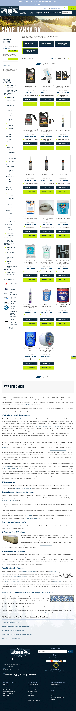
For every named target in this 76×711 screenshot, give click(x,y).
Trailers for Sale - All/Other (33, 701)
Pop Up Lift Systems (8, 693)
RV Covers (29, 404)
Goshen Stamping (13, 288)
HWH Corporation (13, 293)
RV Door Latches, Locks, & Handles (10, 209)
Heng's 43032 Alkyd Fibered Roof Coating (63, 305)
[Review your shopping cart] (65, 8)
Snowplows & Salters (39, 13)
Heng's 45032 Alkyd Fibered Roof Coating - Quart (46, 305)
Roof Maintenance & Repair (10, 141)
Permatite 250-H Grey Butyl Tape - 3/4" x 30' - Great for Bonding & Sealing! (46, 218)
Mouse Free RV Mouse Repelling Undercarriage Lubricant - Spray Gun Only (30, 131)
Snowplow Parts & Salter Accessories (10, 268)
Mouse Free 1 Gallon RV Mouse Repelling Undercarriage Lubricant (30, 87)
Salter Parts (54, 688)
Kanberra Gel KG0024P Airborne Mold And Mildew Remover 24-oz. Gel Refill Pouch (46, 262)
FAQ (52, 692)
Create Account (55, 8)
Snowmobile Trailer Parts (9, 691)
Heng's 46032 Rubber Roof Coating (30, 349)
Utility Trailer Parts (11, 253)
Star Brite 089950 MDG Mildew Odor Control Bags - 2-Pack (30, 217)
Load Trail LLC (13, 298)
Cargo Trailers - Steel (32, 690)
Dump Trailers (30, 695)
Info (49, 12)
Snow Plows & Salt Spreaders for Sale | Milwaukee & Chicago (10, 92)
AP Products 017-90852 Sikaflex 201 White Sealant (30, 173)
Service (54, 12)
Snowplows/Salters (55, 684)
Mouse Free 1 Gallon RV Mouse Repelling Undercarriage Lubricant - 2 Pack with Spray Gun (63, 87)
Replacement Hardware (10, 148)
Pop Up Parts (6, 686)
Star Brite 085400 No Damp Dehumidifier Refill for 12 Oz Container (30, 262)
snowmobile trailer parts (29, 571)
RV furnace (8, 466)
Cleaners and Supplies (10, 135)
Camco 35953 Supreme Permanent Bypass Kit (47, 426)
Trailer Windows (11, 120)
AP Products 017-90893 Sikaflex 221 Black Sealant (63, 173)
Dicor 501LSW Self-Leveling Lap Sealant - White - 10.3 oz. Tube (63, 130)
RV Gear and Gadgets (11, 204)
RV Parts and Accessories (10, 104)
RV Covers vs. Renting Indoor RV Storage (13, 630)
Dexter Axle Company (14, 284)
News (52, 696)
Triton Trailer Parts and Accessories (14, 322)
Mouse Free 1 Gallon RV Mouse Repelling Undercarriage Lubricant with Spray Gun (46, 131)
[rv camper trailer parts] (20, 652)
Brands (45, 12)
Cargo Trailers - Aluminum (33, 688)
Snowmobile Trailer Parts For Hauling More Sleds (15, 626)
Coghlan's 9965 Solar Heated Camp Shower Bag (10, 47)
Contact (59, 12)
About (52, 694)
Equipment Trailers (31, 699)
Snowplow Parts (55, 686)
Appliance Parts (12, 129)
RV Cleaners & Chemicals (12, 217)
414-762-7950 (9, 666)
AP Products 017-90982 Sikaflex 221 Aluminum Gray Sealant (46, 173)
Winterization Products (10, 188)
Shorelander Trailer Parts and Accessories (13, 314)
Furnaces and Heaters (10, 181)
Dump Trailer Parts (10, 262)
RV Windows (6, 695)
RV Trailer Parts (6, 684)
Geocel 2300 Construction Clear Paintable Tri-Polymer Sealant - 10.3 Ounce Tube (30, 306)
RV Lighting (11, 214)
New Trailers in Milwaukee (11, 86)
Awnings (5, 699)
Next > (53, 63)
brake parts (16, 581)
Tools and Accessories (12, 157)
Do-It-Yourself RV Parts (11, 114)
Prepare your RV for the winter (10, 622)
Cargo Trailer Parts (11, 248)
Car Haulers (30, 697)
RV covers (29, 515)
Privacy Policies (56, 669)
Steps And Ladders (12, 124)
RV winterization (23, 419)
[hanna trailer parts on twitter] (55, 655)
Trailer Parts (11, 98)
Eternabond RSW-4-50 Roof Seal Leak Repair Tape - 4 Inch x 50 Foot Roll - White (46, 350)
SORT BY (53, 58)
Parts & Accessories (23, 13)
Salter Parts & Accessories (11, 273)
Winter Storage (11, 171)
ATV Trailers (30, 693)
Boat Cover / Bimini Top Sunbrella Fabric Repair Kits (9, 242)
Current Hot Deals (12, 101)
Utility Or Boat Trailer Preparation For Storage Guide (17, 634)
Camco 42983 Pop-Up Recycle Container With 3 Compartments (9, 55)
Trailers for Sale (31, 13)
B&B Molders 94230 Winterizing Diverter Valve (46, 86)
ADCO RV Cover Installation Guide (11, 638)
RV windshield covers (46, 545)
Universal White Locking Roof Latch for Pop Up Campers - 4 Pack (10, 70)
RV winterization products (32, 518)
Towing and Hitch (12, 153)
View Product (30, 99)
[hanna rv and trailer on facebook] (53, 655)
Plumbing (11, 161)
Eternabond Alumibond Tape (58, 450)
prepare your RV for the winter (23, 488)
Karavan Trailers (13, 307)
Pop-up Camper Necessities (12, 110)
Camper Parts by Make (11, 257)
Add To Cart (12, 50)
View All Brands (11, 328)
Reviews (53, 699)
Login (46, 8)
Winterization (10, 166)
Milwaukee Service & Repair (57, 697)
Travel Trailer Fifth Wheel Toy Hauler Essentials (10, 223)
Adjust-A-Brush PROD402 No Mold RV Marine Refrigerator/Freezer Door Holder (63, 263)
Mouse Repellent (10, 228)
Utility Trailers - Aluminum (33, 684)
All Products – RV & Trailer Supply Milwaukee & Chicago (38, 36)
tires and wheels (58, 581)
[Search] (73, 12)
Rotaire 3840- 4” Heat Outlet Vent (14, 469)
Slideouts (11, 198)
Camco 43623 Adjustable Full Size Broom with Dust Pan (10, 64)
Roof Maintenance (10, 175)
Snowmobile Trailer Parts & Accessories (10, 235)
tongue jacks (8, 581)
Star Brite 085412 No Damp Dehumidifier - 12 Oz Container (63, 217)
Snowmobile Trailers (32, 691)
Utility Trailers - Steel (32, 686)
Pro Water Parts (13, 302)
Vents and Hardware (12, 194)
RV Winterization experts (9, 500)
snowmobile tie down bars (18, 576)
